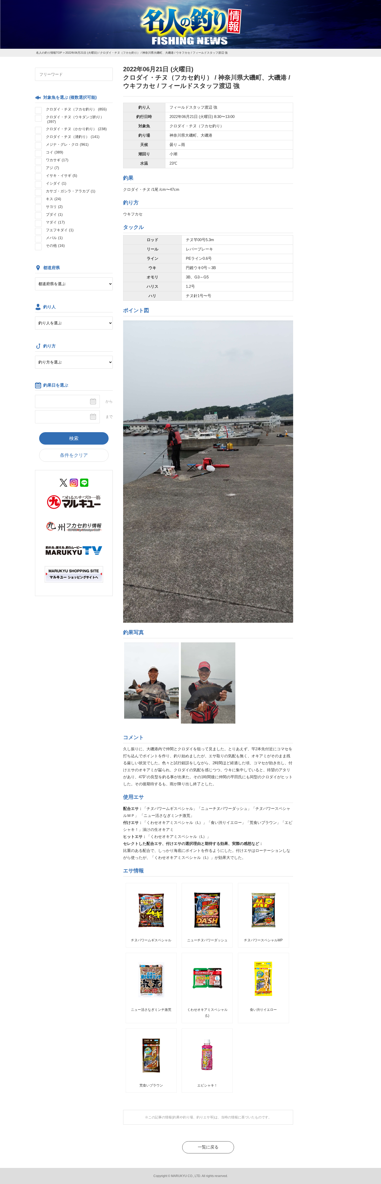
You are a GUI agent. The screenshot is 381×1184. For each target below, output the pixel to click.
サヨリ (54, 207)
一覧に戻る (208, 1147)
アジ (52, 168)
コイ (54, 152)
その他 (55, 245)
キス (53, 199)
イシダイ (56, 183)
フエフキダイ (60, 230)
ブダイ (54, 214)
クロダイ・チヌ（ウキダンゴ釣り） (75, 119)
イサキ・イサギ (61, 175)
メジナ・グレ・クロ (67, 144)
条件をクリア (74, 455)
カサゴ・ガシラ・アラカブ (70, 191)
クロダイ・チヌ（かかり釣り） (76, 129)
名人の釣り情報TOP (49, 52)
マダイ (55, 222)
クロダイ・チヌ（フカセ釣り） (76, 109)
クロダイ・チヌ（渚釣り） (73, 137)
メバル (54, 238)
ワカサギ (57, 160)
